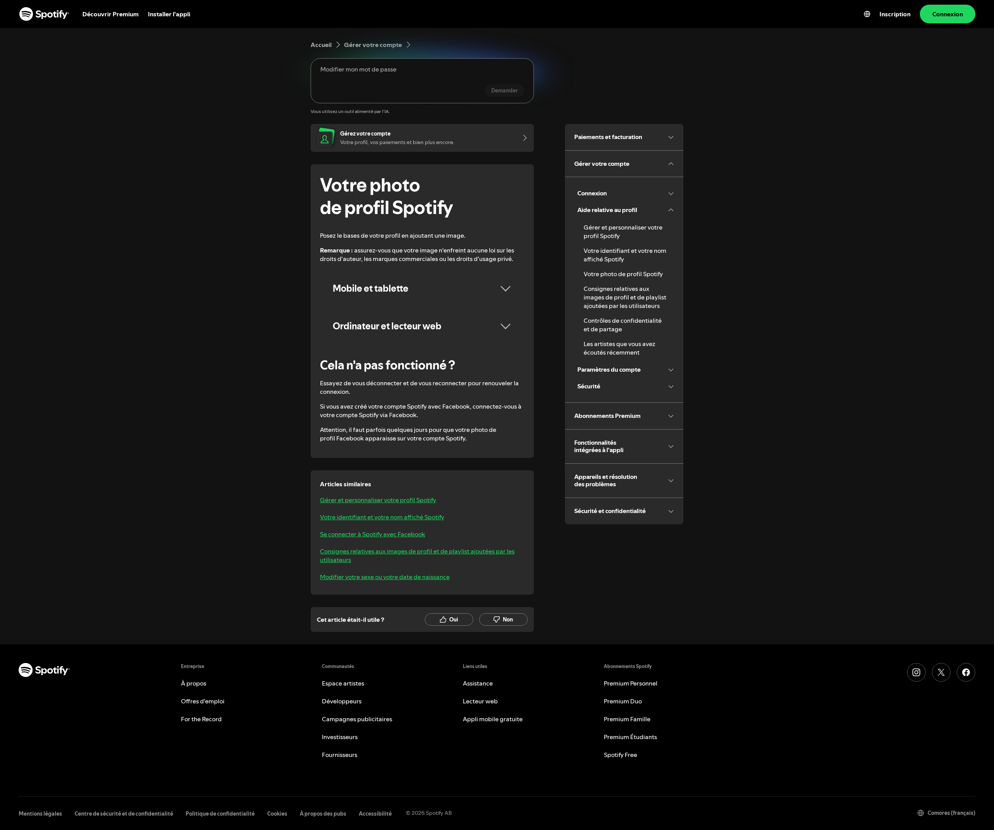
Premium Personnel (630, 683)
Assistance (478, 683)
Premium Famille (627, 719)
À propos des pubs (323, 814)
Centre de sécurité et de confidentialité (124, 814)
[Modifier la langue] (867, 14)
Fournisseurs (339, 754)
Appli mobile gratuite (493, 719)
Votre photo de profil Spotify (623, 274)
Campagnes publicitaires (357, 719)
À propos (193, 683)
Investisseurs (340, 737)
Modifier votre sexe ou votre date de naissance (385, 576)
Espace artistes (343, 683)
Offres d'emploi (202, 701)
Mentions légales (40, 814)
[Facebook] (966, 672)
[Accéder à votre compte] (522, 138)
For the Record (201, 719)
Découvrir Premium (110, 14)
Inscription (895, 14)
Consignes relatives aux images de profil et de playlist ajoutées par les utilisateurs (417, 555)
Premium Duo (623, 701)
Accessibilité (375, 814)
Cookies (277, 814)
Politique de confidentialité (220, 814)
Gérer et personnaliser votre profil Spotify (378, 500)
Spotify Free (620, 754)
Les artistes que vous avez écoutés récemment (619, 348)
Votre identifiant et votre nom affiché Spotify (382, 517)
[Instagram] (916, 672)
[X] (941, 672)
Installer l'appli (169, 14)
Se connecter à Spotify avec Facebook (372, 534)
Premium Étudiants (630, 737)
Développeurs (341, 701)
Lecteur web (480, 701)
